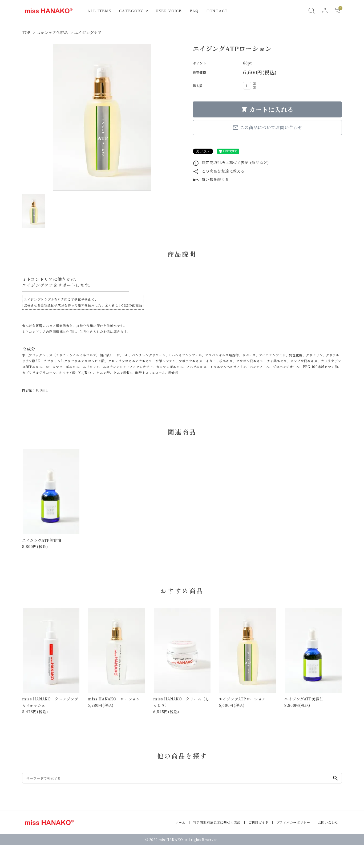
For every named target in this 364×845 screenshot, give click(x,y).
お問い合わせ (328, 822)
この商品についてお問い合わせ (267, 127)
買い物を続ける (211, 179)
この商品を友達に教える (219, 171)
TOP (26, 32)
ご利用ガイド (258, 822)
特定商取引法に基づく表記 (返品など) (231, 162)
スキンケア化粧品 (52, 32)
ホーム (180, 822)
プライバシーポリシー (293, 822)
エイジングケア (88, 32)
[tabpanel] (102, 117)
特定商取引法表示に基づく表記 (217, 822)
